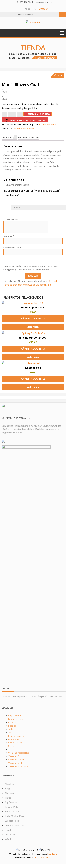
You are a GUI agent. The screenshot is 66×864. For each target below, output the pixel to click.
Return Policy (12, 811)
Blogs (8, 788)
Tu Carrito (10, 834)
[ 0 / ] (25, 8)
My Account (11, 802)
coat (23, 128)
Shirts (11, 746)
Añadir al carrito (39, 114)
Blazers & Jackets (19, 57)
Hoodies (12, 725)
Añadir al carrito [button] (33, 318)
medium (31, 128)
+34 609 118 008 (23, 2)
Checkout (10, 793)
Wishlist (9, 839)
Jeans (11, 732)
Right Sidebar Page (15, 816)
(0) (35, 9)
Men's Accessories (17, 736)
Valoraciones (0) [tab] (28, 137)
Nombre (8, 236)
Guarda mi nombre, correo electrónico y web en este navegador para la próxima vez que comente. (30, 267)
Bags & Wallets (15, 715)
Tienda (20, 53)
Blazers (16, 128)
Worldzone (52, 854)
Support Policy (12, 820)
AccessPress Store (43, 857)
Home (8, 797)
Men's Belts (13, 739)
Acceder (43, 8)
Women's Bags (15, 756)
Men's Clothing (47, 53)
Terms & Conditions (15, 825)
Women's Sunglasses (18, 766)
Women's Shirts (15, 763)
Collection (31, 53)
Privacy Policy (12, 806)
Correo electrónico (14, 247)
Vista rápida (33, 326)
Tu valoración (11, 219)
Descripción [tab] (9, 137)
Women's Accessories (18, 752)
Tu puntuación (11, 195)
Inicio (11, 53)
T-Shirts (12, 749)
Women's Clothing (16, 759)
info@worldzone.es (44, 2)
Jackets (11, 729)
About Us (9, 783)
